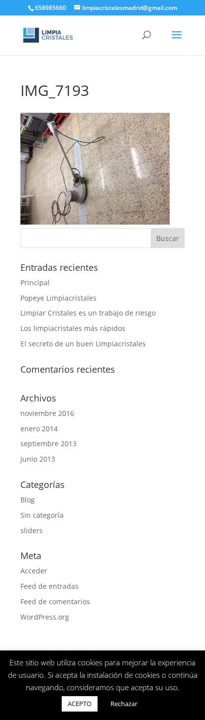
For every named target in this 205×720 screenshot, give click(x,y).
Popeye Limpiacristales (58, 298)
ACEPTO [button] (80, 703)
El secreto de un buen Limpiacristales (83, 343)
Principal (35, 282)
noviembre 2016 (47, 413)
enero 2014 (39, 428)
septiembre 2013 (48, 443)
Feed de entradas (49, 586)
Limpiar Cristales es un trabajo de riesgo (88, 313)
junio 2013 (37, 459)
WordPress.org (44, 617)
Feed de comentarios (55, 601)
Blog (27, 499)
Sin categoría (42, 515)
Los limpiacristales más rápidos (72, 328)
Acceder (33, 570)
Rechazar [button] (123, 703)
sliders (31, 530)
